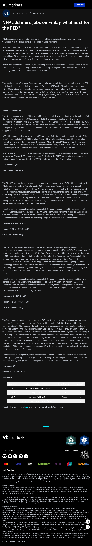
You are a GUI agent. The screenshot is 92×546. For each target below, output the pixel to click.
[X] (15, 456)
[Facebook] (21, 456)
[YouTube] (10, 456)
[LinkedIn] (4, 456)
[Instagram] (26, 456)
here (26, 407)
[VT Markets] (12, 4)
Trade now (80, 5)
